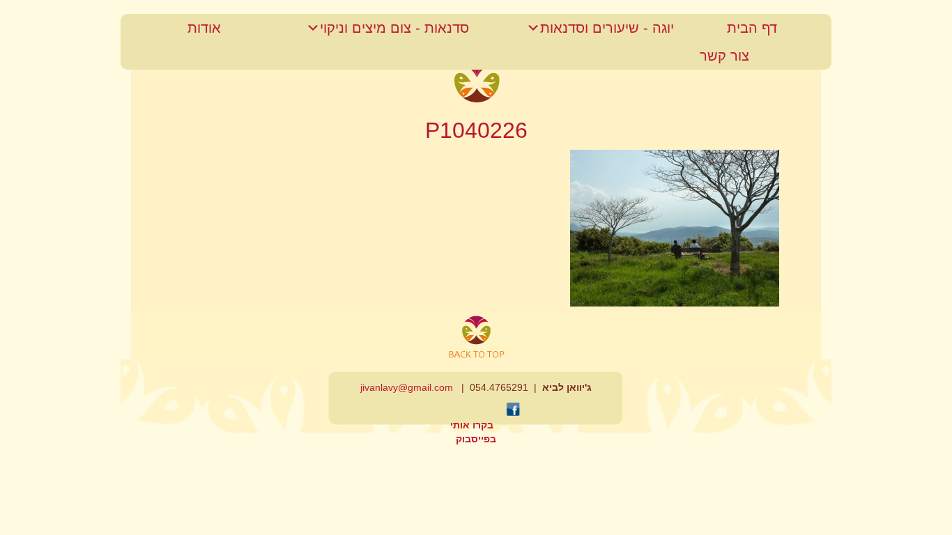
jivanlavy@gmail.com (406, 387)
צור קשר (724, 55)
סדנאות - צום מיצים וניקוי (394, 28)
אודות (204, 28)
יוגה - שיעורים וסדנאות (607, 28)
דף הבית (752, 28)
